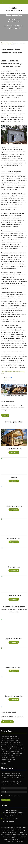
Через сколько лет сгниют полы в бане (12, 751)
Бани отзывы (4, 763)
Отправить (6, 800)
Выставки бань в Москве (10, 810)
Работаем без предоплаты (8, 757)
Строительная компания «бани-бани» (11, 773)
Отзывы (5, 415)
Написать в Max (14, 21)
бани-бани (14, 8)
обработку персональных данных (15, 795)
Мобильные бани (6, 761)
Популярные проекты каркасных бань (12, 775)
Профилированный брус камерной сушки (12, 747)
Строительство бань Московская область (13, 749)
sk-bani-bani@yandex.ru (9, 821)
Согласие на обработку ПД (19, 830)
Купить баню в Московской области (11, 742)
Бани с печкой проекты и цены (9, 736)
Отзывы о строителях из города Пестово (12, 777)
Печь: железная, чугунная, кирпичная (11, 753)
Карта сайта (4, 832)
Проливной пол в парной (8, 759)
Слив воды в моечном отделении (10, 755)
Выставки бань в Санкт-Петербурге (13, 812)
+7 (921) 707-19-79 (14, 19)
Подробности (14, 452)
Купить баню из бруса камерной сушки (12, 745)
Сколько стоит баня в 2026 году (10, 738)
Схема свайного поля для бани (9, 740)
